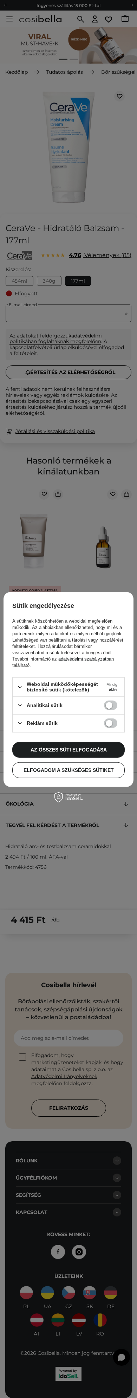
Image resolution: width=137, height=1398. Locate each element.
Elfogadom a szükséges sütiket (69, 770)
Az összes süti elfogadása (69, 750)
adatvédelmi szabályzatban (86, 659)
